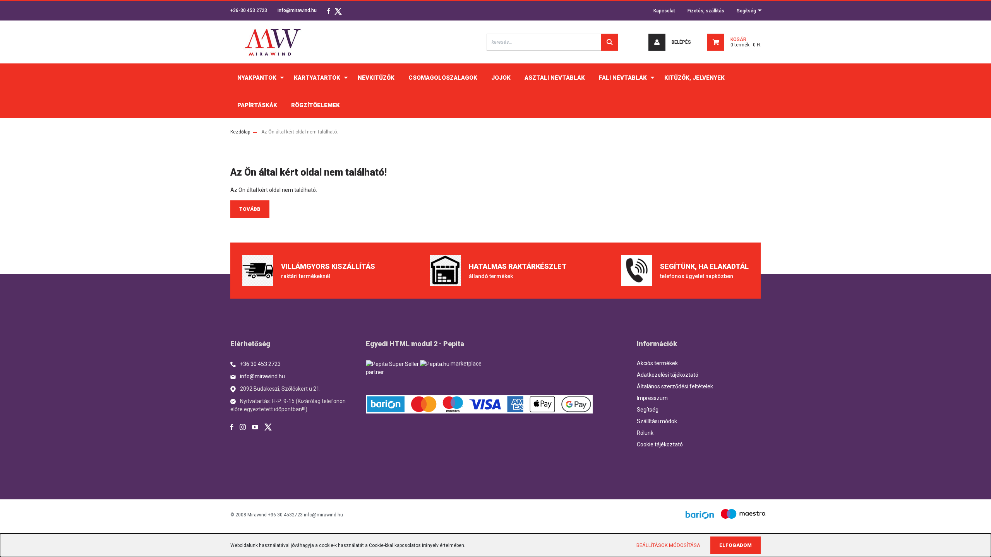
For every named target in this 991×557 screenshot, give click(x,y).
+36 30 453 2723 (260, 364)
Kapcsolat (664, 11)
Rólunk (645, 433)
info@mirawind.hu (297, 10)
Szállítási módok (657, 421)
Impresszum (652, 398)
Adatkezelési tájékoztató (667, 375)
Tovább (250, 209)
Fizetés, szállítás (706, 11)
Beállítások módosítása (668, 545)
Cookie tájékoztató (660, 444)
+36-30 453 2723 (248, 10)
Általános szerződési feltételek (675, 386)
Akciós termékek (657, 363)
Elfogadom (735, 545)
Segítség (747, 11)
